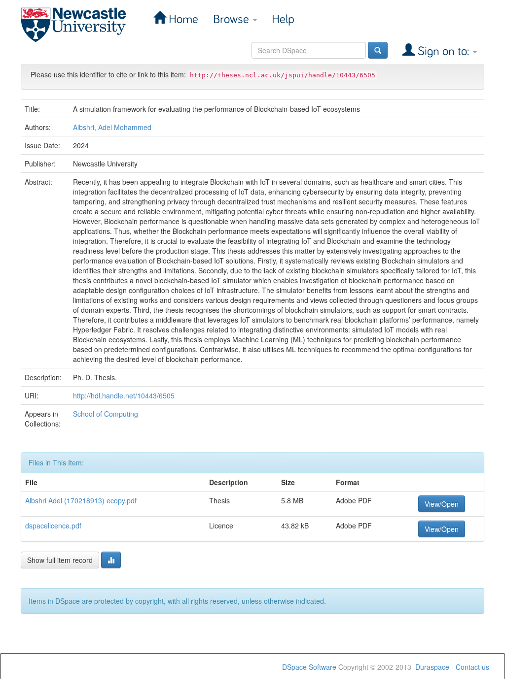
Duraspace (432, 667)
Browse (232, 19)
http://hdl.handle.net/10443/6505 (124, 395)
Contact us (472, 667)
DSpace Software (309, 667)
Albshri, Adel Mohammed (112, 127)
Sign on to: (443, 51)
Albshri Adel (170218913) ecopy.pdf (81, 500)
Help (283, 19)
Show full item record (60, 560)
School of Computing (105, 414)
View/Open (442, 504)
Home (182, 19)
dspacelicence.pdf (53, 525)
